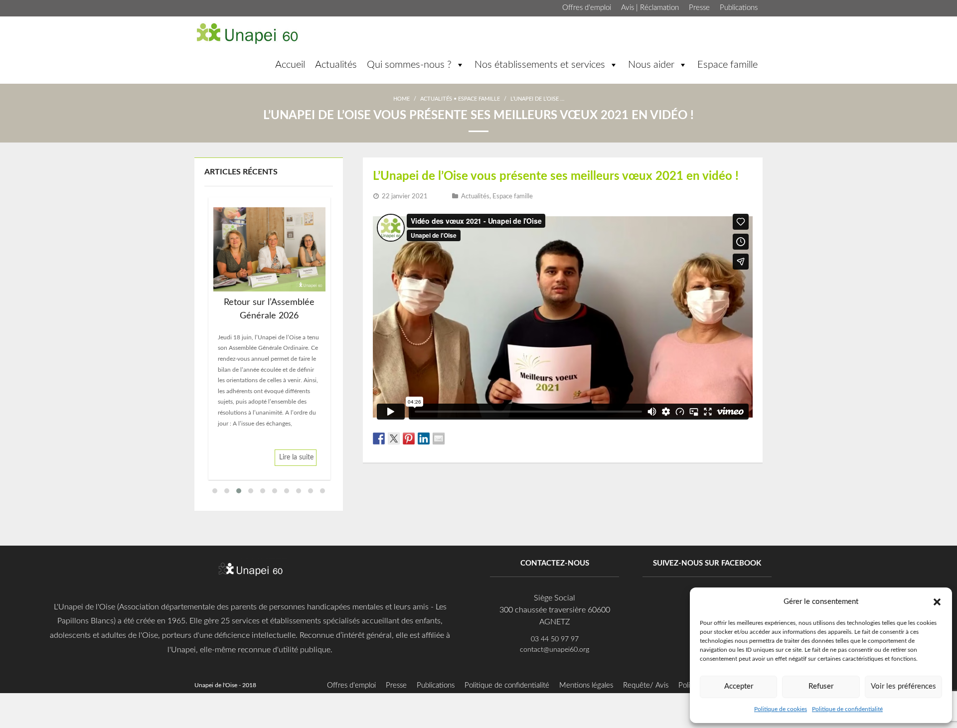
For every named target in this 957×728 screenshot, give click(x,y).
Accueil (290, 65)
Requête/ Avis (645, 685)
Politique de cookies (780, 709)
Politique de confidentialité (847, 709)
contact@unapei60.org (554, 649)
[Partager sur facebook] (379, 438)
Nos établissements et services (540, 65)
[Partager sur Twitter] (394, 438)
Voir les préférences (903, 686)
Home (401, 99)
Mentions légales (586, 685)
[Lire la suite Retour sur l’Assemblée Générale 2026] (269, 249)
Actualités (336, 65)
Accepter (738, 686)
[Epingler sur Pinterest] (409, 438)
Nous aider (651, 65)
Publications (739, 7)
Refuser (820, 686)
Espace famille (727, 65)
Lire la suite (296, 457)
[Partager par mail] (439, 438)
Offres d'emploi (586, 7)
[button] (937, 601)
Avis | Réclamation (650, 7)
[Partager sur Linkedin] (424, 438)
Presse (699, 7)
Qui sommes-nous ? (409, 65)
